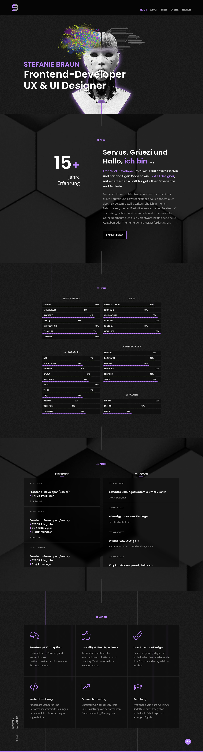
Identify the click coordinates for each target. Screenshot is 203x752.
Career (174, 9)
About (153, 9)
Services (186, 9)
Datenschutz (17, 722)
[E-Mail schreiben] (188, 742)
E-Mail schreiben (114, 234)
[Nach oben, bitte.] (101, 748)
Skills (164, 9)
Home (143, 9)
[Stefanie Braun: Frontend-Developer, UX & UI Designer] (15, 7)
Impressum (13, 723)
